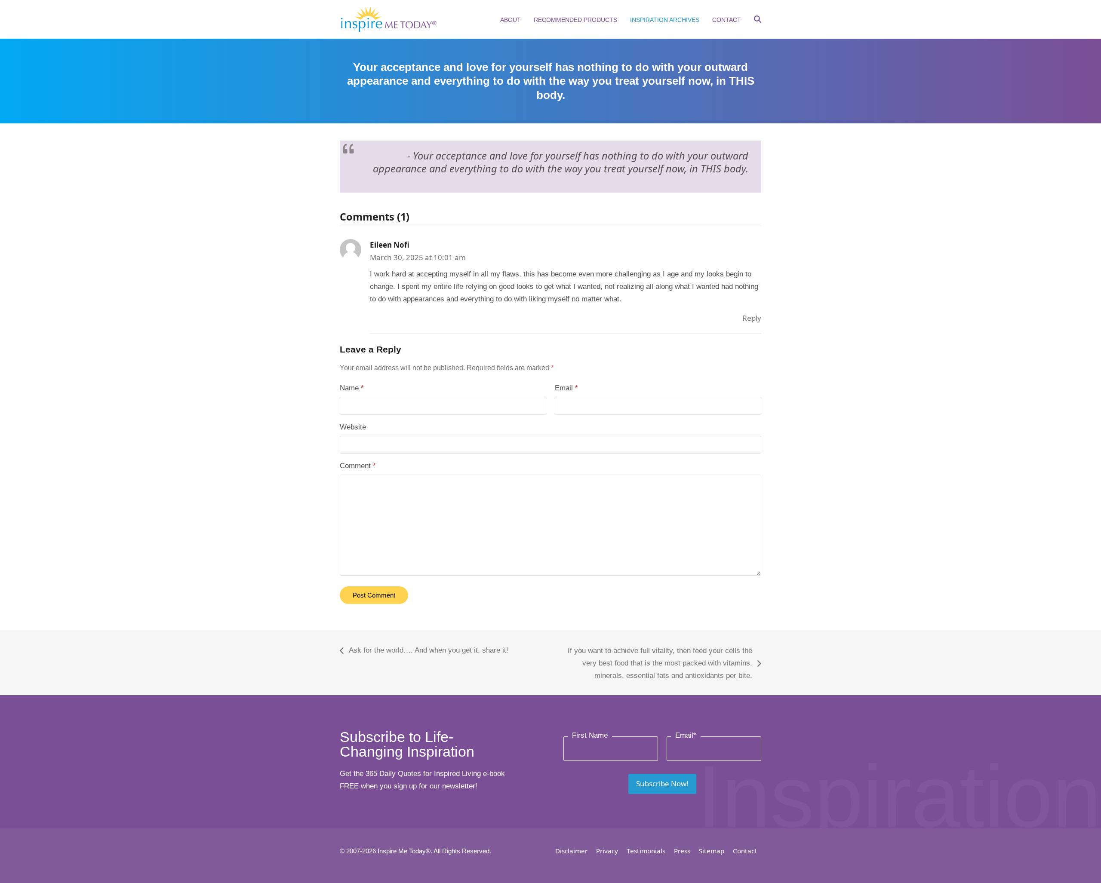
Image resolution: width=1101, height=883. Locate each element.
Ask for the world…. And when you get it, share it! (424, 651)
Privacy (607, 850)
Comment (358, 466)
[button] (757, 20)
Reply (751, 318)
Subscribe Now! (662, 783)
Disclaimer (571, 850)
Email (566, 388)
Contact (745, 850)
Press (682, 850)
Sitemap (711, 850)
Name (352, 388)
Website (353, 427)
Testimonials (646, 850)
